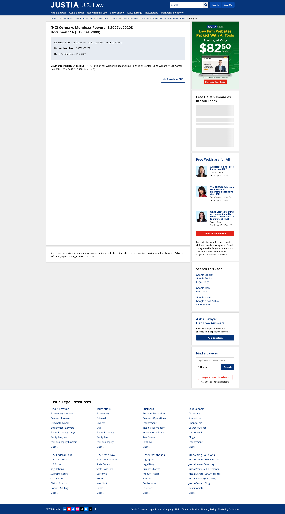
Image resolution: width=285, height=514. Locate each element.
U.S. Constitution (59, 459)
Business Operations (154, 418)
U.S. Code (55, 464)
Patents (146, 478)
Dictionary (194, 413)
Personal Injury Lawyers (63, 442)
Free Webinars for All (213, 159)
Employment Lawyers (62, 427)
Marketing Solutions (172, 12)
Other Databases (153, 455)
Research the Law (97, 12)
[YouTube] (69, 509)
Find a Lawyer (58, 12)
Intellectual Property (153, 427)
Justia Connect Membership (204, 459)
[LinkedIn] (64, 509)
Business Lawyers (60, 418)
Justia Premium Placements (204, 469)
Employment (149, 423)
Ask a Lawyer (77, 12)
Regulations (57, 469)
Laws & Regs (134, 12)
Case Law (73, 18)
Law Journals (196, 432)
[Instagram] (77, 509)
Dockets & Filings (59, 488)
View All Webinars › (215, 233)
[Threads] (82, 509)
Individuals (103, 409)
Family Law (102, 437)
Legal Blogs (202, 282)
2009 (152, 18)
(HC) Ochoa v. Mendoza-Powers (171, 18)
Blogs (192, 437)
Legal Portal (155, 509)
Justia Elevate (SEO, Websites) (205, 473)
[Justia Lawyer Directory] (94, 509)
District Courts (102, 18)
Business (148, 409)
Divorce (100, 423)
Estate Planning (105, 432)
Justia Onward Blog (199, 483)
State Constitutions (107, 459)
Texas (99, 488)
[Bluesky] (86, 509)
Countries (147, 488)
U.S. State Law (105, 455)
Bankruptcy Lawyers (61, 413)
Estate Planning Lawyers (64, 432)
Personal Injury (105, 442)
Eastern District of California (135, 18)
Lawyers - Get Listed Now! (215, 377)
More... (54, 446)
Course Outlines (197, 427)
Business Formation (153, 413)
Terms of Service (191, 509)
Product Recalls (150, 473)
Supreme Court (59, 473)
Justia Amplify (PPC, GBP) (202, 478)
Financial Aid (195, 423)
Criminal (101, 418)
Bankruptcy (102, 413)
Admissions (195, 418)
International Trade (153, 432)
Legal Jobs (148, 459)
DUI (98, 427)
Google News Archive (208, 301)
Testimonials (196, 488)
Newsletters (151, 12)
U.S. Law (62, 18)
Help (177, 509)
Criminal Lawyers (59, 423)
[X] (90, 509)
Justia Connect (139, 509)
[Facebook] (73, 509)
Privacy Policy (208, 509)
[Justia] (64, 5)
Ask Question (215, 337)
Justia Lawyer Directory (201, 464)
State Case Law (104, 469)
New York (101, 483)
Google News (203, 297)
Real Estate (148, 437)
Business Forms (151, 469)
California (115, 18)
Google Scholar (204, 274)
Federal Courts (87, 18)
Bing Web (201, 291)
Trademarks (149, 483)
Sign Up (228, 5)
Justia (53, 18)
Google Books (204, 278)
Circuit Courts (58, 478)
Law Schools (117, 12)
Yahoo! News (203, 304)
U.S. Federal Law (61, 455)
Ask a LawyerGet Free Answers (210, 321)
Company (168, 509)
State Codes (103, 464)
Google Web (203, 288)
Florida (100, 478)
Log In (215, 5)
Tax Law (147, 442)
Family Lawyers (58, 437)
